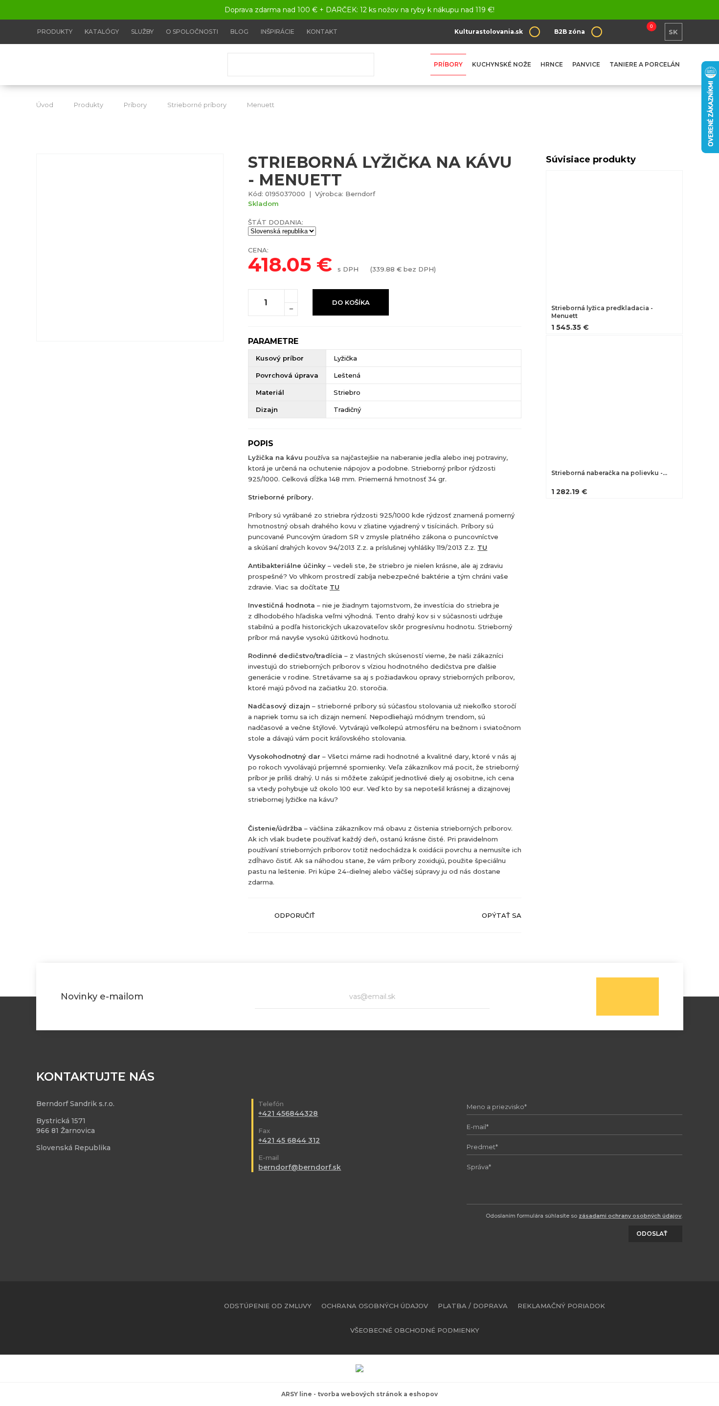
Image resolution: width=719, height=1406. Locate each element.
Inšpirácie (277, 31)
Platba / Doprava (473, 1306)
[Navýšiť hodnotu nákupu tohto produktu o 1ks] (291, 296)
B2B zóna (569, 31)
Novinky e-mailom (102, 996)
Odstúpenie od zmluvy (268, 1306)
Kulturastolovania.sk (488, 31)
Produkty (54, 31)
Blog (239, 31)
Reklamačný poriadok (561, 1306)
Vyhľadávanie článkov (300, 64)
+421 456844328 (288, 1113)
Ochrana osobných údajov (374, 1306)
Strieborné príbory (196, 105)
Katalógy (102, 31)
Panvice (586, 64)
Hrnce (551, 64)
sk (673, 32)
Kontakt (322, 31)
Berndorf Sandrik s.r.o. (107, 64)
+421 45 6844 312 (289, 1140)
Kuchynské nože (501, 64)
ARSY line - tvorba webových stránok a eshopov (359, 1394)
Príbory (448, 64)
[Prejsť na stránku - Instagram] (676, 1318)
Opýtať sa (501, 915)
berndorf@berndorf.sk (299, 1167)
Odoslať (627, 996)
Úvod (44, 105)
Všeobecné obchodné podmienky (414, 1330)
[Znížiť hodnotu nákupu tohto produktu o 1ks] (291, 309)
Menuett (260, 105)
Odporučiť (294, 915)
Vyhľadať (359, 64)
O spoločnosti (192, 31)
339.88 (383, 269)
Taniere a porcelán (644, 64)
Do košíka (351, 302)
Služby (142, 31)
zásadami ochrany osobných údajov (630, 1215)
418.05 (279, 264)
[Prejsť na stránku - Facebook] (659, 1318)
